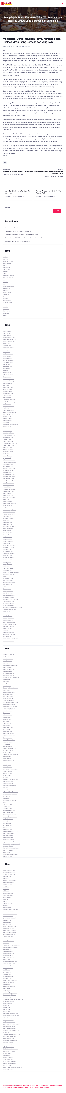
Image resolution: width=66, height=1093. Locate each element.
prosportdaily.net (7, 539)
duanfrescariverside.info (9, 497)
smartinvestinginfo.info (9, 510)
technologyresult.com (9, 399)
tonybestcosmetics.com (9, 609)
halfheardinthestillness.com (10, 792)
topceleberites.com (8, 470)
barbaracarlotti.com (8, 833)
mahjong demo (7, 300)
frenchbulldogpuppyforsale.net (11, 844)
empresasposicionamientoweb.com (13, 607)
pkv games (6, 313)
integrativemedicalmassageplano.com (13, 999)
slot (5, 163)
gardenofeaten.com (8, 957)
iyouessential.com (8, 389)
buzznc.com (6, 611)
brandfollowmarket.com (9, 1036)
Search (7, 207)
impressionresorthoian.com (10, 1013)
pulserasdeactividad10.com (10, 831)
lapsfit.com (6, 453)
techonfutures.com (8, 568)
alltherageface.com (8, 618)
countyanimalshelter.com (10, 1040)
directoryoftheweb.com (9, 880)
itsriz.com (5, 905)
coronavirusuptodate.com (10, 443)
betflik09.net (6, 368)
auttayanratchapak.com (9, 926)
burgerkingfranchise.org (9, 932)
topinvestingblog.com (9, 708)
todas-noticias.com (8, 895)
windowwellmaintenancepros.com (12, 1067)
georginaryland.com (8, 781)
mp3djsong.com (7, 663)
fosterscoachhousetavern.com (11, 945)
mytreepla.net (7, 458)
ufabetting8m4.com (8, 472)
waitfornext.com (7, 524)
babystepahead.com (8, 1047)
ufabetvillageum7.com (9, 480)
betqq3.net (6, 802)
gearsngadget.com (8, 449)
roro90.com (6, 887)
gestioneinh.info (7, 537)
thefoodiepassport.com (9, 814)
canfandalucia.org (8, 580)
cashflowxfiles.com (8, 968)
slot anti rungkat (7, 1087)
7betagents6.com (8, 441)
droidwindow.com (8, 551)
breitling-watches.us (8, 675)
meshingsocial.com (8, 976)
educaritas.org (7, 364)
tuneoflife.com (7, 1065)
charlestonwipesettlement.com (11, 1034)
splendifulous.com (8, 466)
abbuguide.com (7, 397)
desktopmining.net (8, 835)
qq (3, 296)
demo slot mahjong (8, 277)
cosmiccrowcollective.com (10, 914)
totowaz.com (6, 1032)
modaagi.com (6, 729)
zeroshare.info (7, 723)
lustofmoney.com (8, 1059)
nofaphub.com (7, 356)
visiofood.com (7, 549)
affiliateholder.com (8, 1069)
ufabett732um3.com (8, 518)
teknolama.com (7, 939)
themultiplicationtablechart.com (11, 848)
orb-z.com (6, 943)
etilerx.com (6, 499)
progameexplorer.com (9, 622)
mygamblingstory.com (9, 870)
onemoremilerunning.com (10, 961)
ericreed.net (6, 796)
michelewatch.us (7, 671)
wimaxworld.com (7, 752)
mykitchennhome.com (9, 810)
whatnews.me (7, 530)
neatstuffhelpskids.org (9, 740)
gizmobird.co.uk (7, 661)
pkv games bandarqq (8, 286)
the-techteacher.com (8, 597)
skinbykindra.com (7, 616)
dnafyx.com (6, 385)
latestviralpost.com (8, 951)
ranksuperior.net (7, 1045)
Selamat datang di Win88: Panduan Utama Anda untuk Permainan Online (25, 238)
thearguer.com (7, 978)
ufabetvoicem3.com (8, 483)
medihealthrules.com (9, 574)
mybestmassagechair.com (10, 794)
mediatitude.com (7, 690)
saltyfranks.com (7, 715)
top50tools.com (7, 711)
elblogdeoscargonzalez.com (10, 769)
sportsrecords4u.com (9, 468)
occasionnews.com (8, 1057)
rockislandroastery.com (9, 624)
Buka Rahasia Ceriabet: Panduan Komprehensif (18, 172)
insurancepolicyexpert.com (10, 702)
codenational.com (8, 620)
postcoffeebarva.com (9, 928)
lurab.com (5, 630)
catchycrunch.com (8, 354)
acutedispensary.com (9, 1026)
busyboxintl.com (7, 924)
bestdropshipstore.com (9, 412)
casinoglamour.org (8, 850)
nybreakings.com (7, 584)
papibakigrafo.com (8, 819)
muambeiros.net (7, 763)
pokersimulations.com (9, 460)
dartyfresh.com (7, 377)
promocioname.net (8, 750)
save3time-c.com (7, 684)
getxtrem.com (7, 972)
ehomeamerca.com (8, 406)
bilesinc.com (6, 725)
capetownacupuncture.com (10, 909)
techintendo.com (7, 408)
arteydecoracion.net (8, 775)
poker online (6, 288)
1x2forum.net (6, 333)
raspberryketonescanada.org (11, 572)
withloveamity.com (8, 391)
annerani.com (6, 717)
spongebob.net (7, 922)
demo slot (5, 259)
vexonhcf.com (7, 686)
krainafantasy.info (8, 893)
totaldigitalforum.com (9, 603)
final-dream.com (7, 532)
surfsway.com (7, 416)
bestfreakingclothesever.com (11, 1015)
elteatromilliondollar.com (9, 930)
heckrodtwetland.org (8, 790)
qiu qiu (5, 315)
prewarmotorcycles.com (9, 692)
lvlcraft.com (6, 422)
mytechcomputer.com (9, 634)
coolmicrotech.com (8, 593)
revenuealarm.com (8, 628)
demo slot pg (6, 311)
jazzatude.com (7, 719)
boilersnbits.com (7, 949)
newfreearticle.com (8, 953)
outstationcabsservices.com (10, 587)
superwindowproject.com (10, 817)
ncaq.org (5, 370)
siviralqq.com (6, 1011)
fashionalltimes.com (8, 601)
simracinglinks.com (8, 694)
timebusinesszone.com (9, 1061)
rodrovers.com (7, 429)
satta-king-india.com (8, 433)
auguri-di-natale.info (8, 669)
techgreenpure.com (8, 410)
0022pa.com (6, 721)
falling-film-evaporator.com (10, 1018)
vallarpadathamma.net (9, 934)
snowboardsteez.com (9, 963)
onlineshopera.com (8, 374)
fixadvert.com (6, 679)
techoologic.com (7, 570)
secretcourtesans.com (9, 337)
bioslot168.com (7, 636)
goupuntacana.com (8, 347)
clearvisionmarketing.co (9, 526)
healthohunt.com (7, 505)
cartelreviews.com (8, 414)
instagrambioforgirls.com (10, 966)
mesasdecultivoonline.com (10, 947)
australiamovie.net (8, 659)
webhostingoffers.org (9, 402)
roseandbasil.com (8, 783)
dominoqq (6, 290)
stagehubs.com (7, 331)
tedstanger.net (7, 516)
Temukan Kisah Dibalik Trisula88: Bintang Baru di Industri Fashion (48, 173)
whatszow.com (7, 404)
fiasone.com (6, 984)
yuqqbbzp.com (7, 439)
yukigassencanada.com (9, 435)
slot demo (5, 298)
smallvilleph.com (7, 731)
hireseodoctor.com (8, 451)
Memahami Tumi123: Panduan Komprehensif (17, 241)
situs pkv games (11, 1085)
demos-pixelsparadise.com (10, 688)
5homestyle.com (7, 856)
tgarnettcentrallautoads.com (11, 677)
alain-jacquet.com (8, 916)
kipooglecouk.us (7, 808)
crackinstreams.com (8, 445)
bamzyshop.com (7, 564)
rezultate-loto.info (8, 464)
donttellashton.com (8, 882)
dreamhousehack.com (9, 595)
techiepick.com (7, 562)
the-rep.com (6, 713)
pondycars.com (7, 566)
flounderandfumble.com (9, 503)
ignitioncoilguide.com (8, 632)
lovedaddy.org (7, 997)
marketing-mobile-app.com (10, 980)
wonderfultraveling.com (9, 748)
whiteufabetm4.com (8, 491)
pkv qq (5, 265)
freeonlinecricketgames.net (10, 754)
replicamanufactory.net (9, 462)
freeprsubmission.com (9, 553)
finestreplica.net (7, 501)
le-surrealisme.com (8, 698)
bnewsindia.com (7, 559)
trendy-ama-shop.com (9, 545)
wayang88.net (7, 487)
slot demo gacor (7, 302)
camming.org (6, 343)
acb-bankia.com (7, 1003)
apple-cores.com (7, 829)
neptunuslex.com (7, 667)
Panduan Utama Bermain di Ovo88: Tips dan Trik (18, 231)
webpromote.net (7, 771)
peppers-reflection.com (9, 1063)
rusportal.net (6, 899)
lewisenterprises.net (8, 379)
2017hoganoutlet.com (9, 874)
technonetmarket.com (9, 514)
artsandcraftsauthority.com (10, 638)
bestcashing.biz (7, 756)
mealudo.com (6, 988)
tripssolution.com (7, 431)
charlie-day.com (7, 990)
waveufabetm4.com (8, 485)
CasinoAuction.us (7, 806)
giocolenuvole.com (8, 387)
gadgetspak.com (7, 447)
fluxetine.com (6, 798)
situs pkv (5, 282)
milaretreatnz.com (8, 727)
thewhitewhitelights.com (9, 785)
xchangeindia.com (8, 591)
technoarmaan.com (8, 605)
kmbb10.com (6, 970)
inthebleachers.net (8, 837)
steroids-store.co (7, 773)
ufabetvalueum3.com (9, 476)
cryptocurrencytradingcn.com (11, 1030)
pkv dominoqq (7, 263)
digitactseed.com (7, 420)
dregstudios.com (7, 738)
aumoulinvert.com (8, 812)
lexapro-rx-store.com (8, 839)
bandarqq (5, 257)
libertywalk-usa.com (8, 656)
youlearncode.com (8, 393)
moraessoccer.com (8, 742)
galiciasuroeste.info (8, 733)
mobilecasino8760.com (9, 800)
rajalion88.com (7, 345)
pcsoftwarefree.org (8, 381)
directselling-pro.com (8, 626)
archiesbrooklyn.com (8, 760)
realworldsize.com (8, 936)
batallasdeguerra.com (9, 735)
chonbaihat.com (7, 767)
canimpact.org (7, 823)
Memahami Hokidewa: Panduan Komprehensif (17, 228)
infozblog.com (7, 765)
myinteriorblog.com (8, 557)
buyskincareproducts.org (9, 842)
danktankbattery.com (9, 986)
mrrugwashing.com (8, 1001)
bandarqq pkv (6, 267)
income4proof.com (8, 362)
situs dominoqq (7, 292)
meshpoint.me (7, 920)
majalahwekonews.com (9, 872)
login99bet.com (7, 335)
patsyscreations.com (8, 360)
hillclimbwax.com (7, 1053)
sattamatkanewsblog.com (10, 1028)
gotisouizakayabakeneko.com (11, 918)
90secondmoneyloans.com (10, 424)
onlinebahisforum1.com (9, 339)
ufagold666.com (7, 555)
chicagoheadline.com (9, 341)
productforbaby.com (8, 941)
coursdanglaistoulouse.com (10, 665)
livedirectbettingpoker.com (10, 993)
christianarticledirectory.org (10, 854)
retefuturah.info (7, 508)
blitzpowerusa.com (8, 955)
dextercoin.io (6, 852)
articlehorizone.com (8, 437)
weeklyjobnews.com (8, 1038)
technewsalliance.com (9, 512)
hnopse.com (6, 1055)
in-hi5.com (6, 891)
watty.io (5, 901)
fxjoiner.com (6, 614)
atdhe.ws (5, 787)
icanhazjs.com (7, 821)
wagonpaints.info (7, 522)
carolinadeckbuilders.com (10, 706)
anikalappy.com (7, 493)
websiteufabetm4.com (9, 489)
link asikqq (6, 294)
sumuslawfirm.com (8, 1020)
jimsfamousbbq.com (8, 654)
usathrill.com (6, 576)
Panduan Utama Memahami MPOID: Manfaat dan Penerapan (21, 234)
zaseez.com (6, 352)
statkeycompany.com (9, 704)
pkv (4, 280)
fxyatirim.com (7, 395)
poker (4, 1085)
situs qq (5, 304)
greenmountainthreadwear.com (11, 1024)
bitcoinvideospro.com (9, 911)
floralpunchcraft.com (8, 982)
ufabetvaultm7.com (8, 478)
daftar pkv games (8, 261)
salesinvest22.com (8, 541)
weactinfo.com (7, 974)
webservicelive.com (8, 641)
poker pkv (5, 271)
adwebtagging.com (8, 1042)
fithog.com (6, 777)
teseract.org (6, 543)
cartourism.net (7, 827)
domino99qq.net (7, 878)
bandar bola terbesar (8, 275)
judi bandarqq (6, 269)
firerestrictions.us (7, 758)
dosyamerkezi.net (8, 696)
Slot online (18, 46)
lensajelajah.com (7, 366)
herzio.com (6, 889)
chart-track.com (7, 746)
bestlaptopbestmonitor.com (10, 779)
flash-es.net (6, 1005)
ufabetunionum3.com (9, 474)
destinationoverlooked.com (10, 1049)
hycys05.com (6, 959)
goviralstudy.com (7, 825)
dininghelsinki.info (8, 495)
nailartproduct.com (8, 418)
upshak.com (6, 1007)
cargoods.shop (7, 907)
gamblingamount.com (9, 1051)
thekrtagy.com (7, 589)
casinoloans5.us (7, 804)
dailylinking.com (7, 383)
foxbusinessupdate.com (9, 995)
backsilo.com (6, 1009)
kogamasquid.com (8, 846)
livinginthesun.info (8, 903)
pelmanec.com (7, 876)
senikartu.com (7, 897)
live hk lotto (6, 309)
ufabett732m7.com (8, 547)
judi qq (5, 273)
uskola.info (6, 520)
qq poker (36, 1087)
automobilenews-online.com (10, 599)
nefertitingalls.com (8, 358)
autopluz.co (6, 681)
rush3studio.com (7, 884)
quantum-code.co (8, 528)
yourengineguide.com (9, 582)
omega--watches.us (8, 673)
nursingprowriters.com (9, 1022)
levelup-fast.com (7, 456)
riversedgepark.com (8, 350)
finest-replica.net (7, 535)
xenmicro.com (7, 372)
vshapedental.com (8, 578)
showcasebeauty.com (9, 700)
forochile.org (6, 744)
